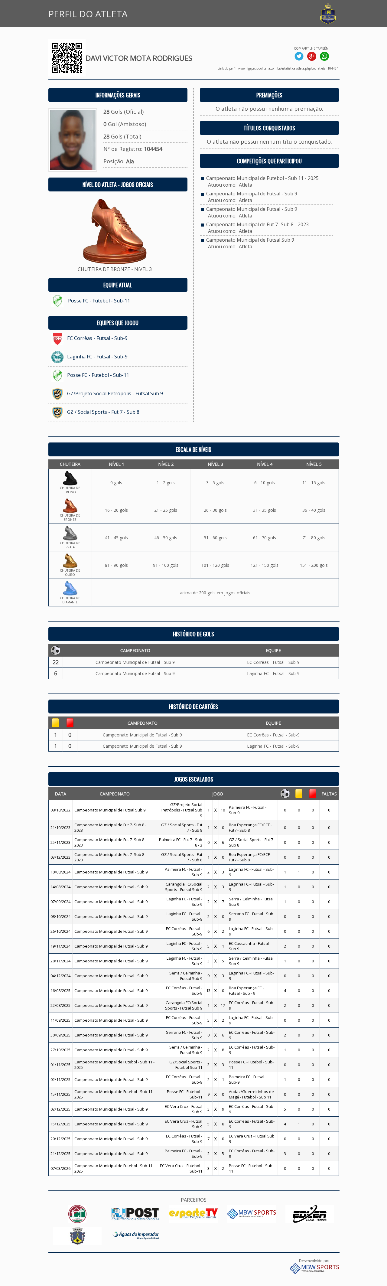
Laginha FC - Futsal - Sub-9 (97, 356)
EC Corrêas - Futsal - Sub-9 (97, 338)
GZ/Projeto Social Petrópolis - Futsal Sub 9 (115, 393)
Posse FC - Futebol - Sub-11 (99, 300)
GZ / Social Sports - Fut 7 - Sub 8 (103, 412)
